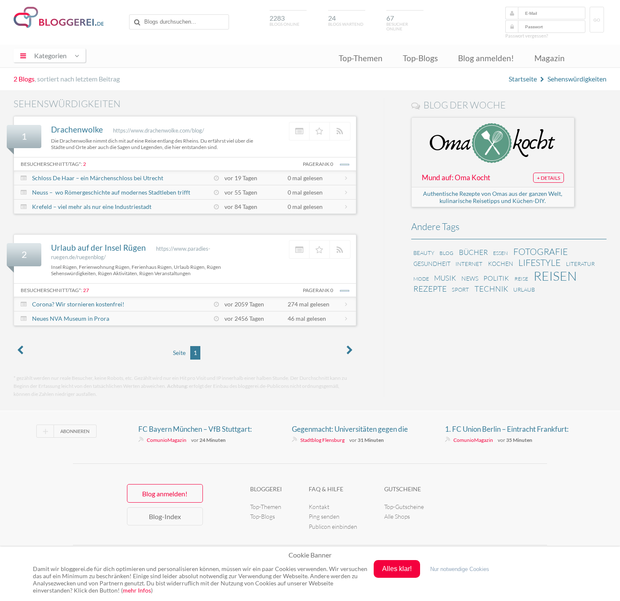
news (469, 278)
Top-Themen (361, 58)
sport (460, 289)
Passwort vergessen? (526, 35)
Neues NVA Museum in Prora (70, 318)
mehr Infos (137, 590)
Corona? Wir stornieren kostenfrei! (78, 304)
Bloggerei (266, 489)
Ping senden (324, 516)
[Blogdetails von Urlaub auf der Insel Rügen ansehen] (299, 249)
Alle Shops (397, 516)
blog (446, 253)
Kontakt (319, 506)
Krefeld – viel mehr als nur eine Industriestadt (91, 206)
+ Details (548, 178)
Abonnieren (74, 431)
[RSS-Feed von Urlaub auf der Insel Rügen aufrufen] (340, 249)
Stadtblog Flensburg (322, 440)
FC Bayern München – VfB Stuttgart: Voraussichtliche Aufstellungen (195, 429)
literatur (580, 263)
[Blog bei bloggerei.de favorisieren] (320, 131)
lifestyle (539, 262)
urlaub (524, 289)
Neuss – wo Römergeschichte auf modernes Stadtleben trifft (111, 192)
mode (421, 279)
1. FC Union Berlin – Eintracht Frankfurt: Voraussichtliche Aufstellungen (507, 429)
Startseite (523, 79)
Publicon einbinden (333, 526)
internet (469, 263)
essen (500, 253)
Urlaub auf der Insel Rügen (98, 247)
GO (596, 20)
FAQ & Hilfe (326, 489)
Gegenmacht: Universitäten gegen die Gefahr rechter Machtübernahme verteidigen (350, 429)
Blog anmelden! (486, 58)
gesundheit (431, 263)
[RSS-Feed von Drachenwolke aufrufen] (340, 131)
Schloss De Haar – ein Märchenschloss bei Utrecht (97, 177)
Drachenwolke (77, 129)
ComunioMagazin (166, 440)
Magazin (549, 58)
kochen (500, 263)
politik (496, 278)
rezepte (430, 289)
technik (491, 288)
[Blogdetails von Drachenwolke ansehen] (299, 131)
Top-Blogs (420, 58)
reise (521, 279)
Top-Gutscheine (404, 506)
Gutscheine (402, 489)
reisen (555, 276)
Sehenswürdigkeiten (577, 79)
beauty (423, 252)
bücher (473, 252)
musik (445, 277)
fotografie (540, 251)
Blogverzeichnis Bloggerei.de (58, 17)
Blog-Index (165, 516)
